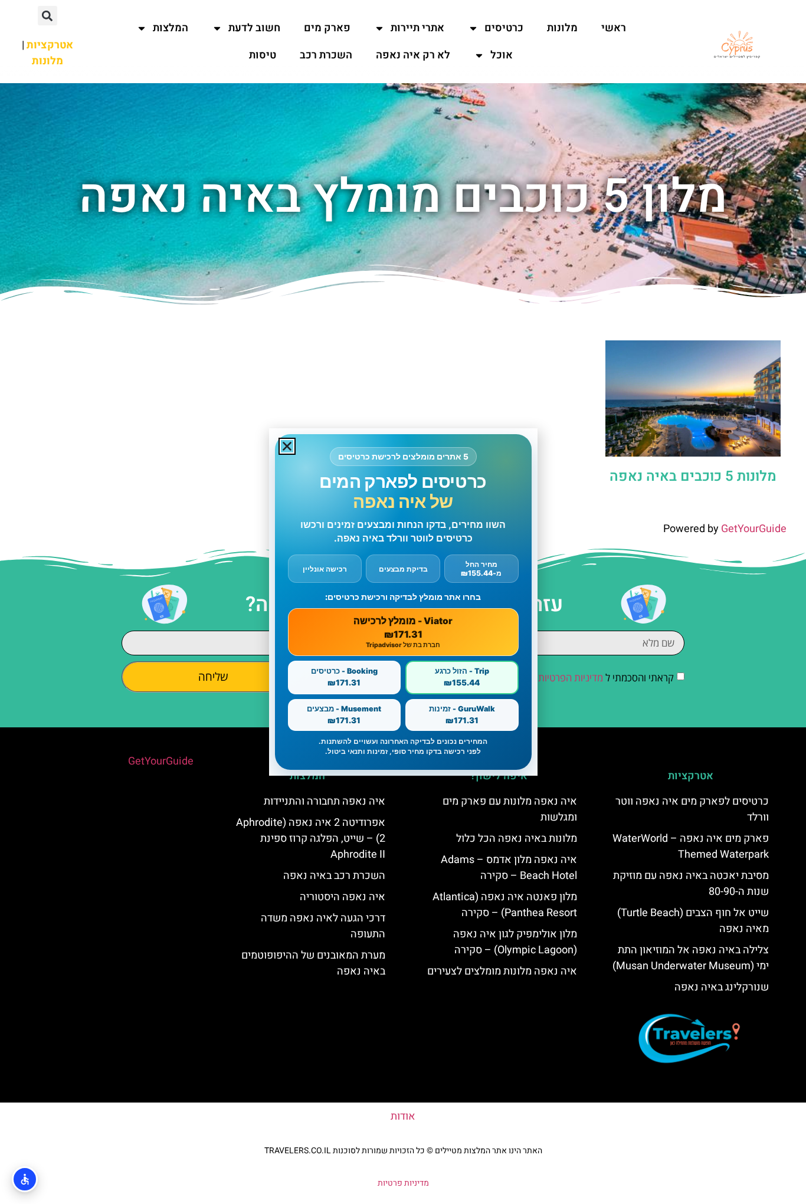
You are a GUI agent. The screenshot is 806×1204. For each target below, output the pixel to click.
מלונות (562, 28)
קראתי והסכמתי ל (606, 677)
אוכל (501, 55)
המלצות (170, 28)
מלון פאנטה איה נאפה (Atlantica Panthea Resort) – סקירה (505, 905)
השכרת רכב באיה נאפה (334, 876)
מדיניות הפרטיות (570, 677)
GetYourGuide (754, 529)
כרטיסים (503, 28)
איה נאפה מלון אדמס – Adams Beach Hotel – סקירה (509, 868)
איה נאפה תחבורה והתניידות (324, 801)
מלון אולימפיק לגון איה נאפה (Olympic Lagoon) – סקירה (515, 942)
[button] (47, 15)
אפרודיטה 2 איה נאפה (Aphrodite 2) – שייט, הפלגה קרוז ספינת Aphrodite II (310, 838)
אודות (403, 1116)
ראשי (613, 28)
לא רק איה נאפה (413, 55)
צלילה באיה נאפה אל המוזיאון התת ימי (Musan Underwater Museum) (690, 958)
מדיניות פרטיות (403, 1183)
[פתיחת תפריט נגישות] (25, 1179)
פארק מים (327, 28)
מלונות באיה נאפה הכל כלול (516, 839)
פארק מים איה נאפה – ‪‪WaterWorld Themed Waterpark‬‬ (690, 846)
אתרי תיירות (417, 28)
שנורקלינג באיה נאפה (721, 987)
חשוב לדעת (254, 28)
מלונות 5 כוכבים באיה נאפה (693, 476)
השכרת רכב (326, 55)
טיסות (262, 55)
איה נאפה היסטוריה (342, 897)
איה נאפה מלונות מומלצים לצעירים (502, 971)
